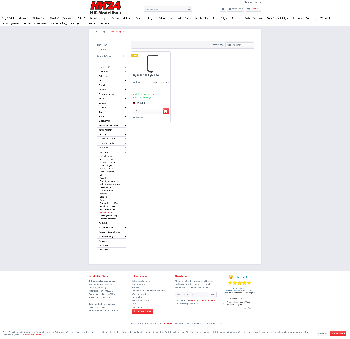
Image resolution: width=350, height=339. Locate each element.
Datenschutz (137, 297)
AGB (134, 303)
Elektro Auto (104, 76)
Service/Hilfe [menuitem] (253, 2)
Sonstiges (103, 241)
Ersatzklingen (106, 165)
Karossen (103, 134)
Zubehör (102, 89)
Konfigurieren (338, 333)
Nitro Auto (103, 71)
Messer (103, 193)
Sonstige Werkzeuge (109, 215)
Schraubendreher (108, 162)
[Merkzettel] (223, 9)
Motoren (102, 103)
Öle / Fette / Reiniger (108, 143)
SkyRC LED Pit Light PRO (146, 75)
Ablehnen (322, 333)
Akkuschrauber (107, 171)
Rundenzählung (106, 236)
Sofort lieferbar (104, 56)
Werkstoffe (104, 223)
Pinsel (103, 200)
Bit (101, 175)
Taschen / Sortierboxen (109, 232)
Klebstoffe (103, 147)
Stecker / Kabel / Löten (109, 125)
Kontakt (135, 287)
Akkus (101, 116)
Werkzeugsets (106, 159)
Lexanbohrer (106, 187)
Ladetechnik (104, 121)
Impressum (137, 307)
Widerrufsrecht (139, 294)
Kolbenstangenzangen (110, 184)
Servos (102, 98)
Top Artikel (104, 245)
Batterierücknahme (141, 281)
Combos (102, 107)
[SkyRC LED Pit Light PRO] (151, 64)
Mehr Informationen (32, 334)
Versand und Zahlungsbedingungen (148, 290)
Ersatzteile (103, 85)
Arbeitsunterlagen (108, 206)
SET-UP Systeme (106, 227)
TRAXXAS (103, 80)
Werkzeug (103, 152)
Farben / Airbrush (107, 138)
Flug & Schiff (104, 67)
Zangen (103, 196)
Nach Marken (106, 156)
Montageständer (107, 209)
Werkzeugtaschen (108, 218)
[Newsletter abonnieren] (212, 294)
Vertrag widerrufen (142, 311)
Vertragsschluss (139, 284)
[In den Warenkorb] (166, 111)
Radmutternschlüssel (109, 203)
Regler (101, 112)
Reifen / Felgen (105, 130)
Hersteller (102, 45)
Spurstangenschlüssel (110, 181)
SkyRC (104, 49)
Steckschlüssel (106, 168)
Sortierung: (218, 44)
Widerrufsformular (140, 300)
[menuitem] (168, 9)
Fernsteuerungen (106, 94)
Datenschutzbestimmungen (202, 300)
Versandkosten (170, 323)
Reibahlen (104, 178)
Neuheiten (103, 249)
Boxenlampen (106, 212)
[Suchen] (189, 9)
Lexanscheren (106, 190)
